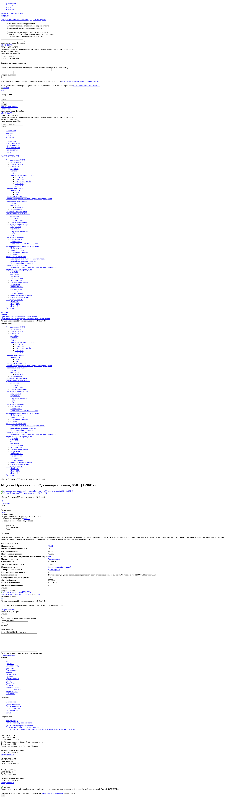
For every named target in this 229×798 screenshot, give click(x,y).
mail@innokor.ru (7, 755)
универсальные (16, 220)
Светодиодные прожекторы (17, 224)
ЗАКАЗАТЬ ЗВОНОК (10, 58)
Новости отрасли (13, 143)
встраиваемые (16, 209)
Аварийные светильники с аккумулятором (27, 259)
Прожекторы (11, 677)
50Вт (17, 194)
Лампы (8, 681)
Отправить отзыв (8, 655)
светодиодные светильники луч (23, 175)
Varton (13, 173)
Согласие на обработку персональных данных (80, 81)
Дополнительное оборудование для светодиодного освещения (31, 267)
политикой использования (52, 793)
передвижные (16, 289)
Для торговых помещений (16, 197)
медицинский (16, 280)
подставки (14, 291)
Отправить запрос (8, 75)
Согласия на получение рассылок (86, 86)
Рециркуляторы (12, 692)
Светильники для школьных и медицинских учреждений (29, 199)
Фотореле (14, 255)
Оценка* (4, 625)
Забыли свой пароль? (9, 107)
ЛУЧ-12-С (19, 177)
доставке (26, 519)
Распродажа (10, 308)
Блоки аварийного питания (21, 263)
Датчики (9, 685)
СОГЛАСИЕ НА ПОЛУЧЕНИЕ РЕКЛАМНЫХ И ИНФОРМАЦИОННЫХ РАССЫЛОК (42, 729)
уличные (14, 171)
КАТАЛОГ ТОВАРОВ (10, 156)
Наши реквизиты (13, 148)
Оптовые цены (7, 514)
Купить (4, 512)
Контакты (10, 9)
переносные (15, 229)
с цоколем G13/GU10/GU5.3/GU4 (24, 244)
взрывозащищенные (18, 222)
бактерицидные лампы (19, 297)
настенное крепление (19, 282)
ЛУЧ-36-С (19, 186)
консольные (15, 190)
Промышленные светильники (18, 214)
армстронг (14, 205)
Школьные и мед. (13, 666)
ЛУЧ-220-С (19, 179)
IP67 (50, 556)
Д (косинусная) (54, 570)
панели (13, 203)
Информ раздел (12, 721)
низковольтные (16, 164)
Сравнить (5, 503)
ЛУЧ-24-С (19, 184)
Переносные (11, 674)
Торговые (10, 668)
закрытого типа (16, 278)
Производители (12, 150)
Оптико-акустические (19, 252)
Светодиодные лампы (15, 237)
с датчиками (15, 167)
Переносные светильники (16, 212)
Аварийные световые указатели (23, 261)
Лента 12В (14, 302)
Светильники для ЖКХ (15, 160)
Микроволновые (17, 250)
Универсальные (54, 559)
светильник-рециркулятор (21, 295)
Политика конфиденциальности (19, 723)
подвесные (14, 218)
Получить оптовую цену (11, 610)
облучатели (15, 285)
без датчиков (15, 162)
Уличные (9, 672)
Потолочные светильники (16, 201)
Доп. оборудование (13, 689)
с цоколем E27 (16, 242)
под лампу (14, 169)
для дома (14, 272)
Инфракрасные (16, 248)
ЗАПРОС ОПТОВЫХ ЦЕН (12, 13)
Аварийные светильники (16, 257)
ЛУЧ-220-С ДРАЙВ (23, 182)
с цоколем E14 (16, 239)
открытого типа (16, 287)
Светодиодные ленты (14, 300)
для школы (14, 276)
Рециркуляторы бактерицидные (19, 270)
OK (3, 796)
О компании (11, 3)
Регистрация (6, 109)
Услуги (8, 7)
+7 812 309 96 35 (7, 45)
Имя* (3, 623)
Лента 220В (15, 304)
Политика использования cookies (19, 725)
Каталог (9, 662)
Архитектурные (12, 687)
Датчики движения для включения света (22, 246)
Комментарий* (7, 630)
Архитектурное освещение (17, 265)
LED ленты (10, 694)
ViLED (51, 546)
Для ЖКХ (10, 664)
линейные (14, 216)
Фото (3, 632)
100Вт (17, 192)
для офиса (14, 274)
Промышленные (12, 679)
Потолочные (11, 670)
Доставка (9, 5)
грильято (19, 207)
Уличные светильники (15, 188)
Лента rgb (14, 306)
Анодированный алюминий (59, 567)
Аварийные (10, 683)
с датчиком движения (19, 231)
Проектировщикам (13, 146)
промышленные (16, 293)
